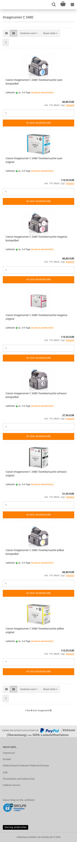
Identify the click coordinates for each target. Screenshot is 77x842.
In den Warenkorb (38, 123)
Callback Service (11, 785)
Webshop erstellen (26, 837)
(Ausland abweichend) (42, 92)
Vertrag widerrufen (15, 827)
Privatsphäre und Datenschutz (19, 778)
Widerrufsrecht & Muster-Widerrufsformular (26, 765)
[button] (6, 33)
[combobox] (29, 33)
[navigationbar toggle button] (72, 4)
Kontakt (7, 759)
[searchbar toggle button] (53, 4)
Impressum (9, 752)
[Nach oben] (66, 836)
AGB (5, 772)
